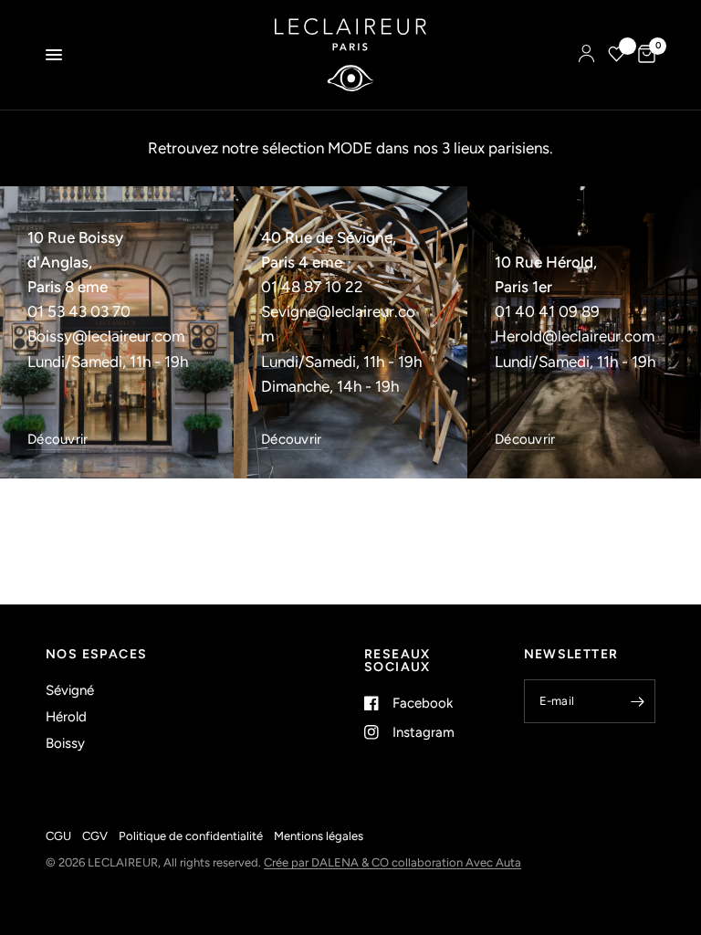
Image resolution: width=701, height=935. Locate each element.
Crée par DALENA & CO (328, 862)
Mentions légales (318, 836)
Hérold (66, 717)
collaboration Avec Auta (456, 862)
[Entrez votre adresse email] (637, 701)
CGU (58, 836)
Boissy (65, 743)
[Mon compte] (586, 55)
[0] (643, 55)
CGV (95, 836)
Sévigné (70, 690)
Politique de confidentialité (191, 836)
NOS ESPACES (96, 654)
